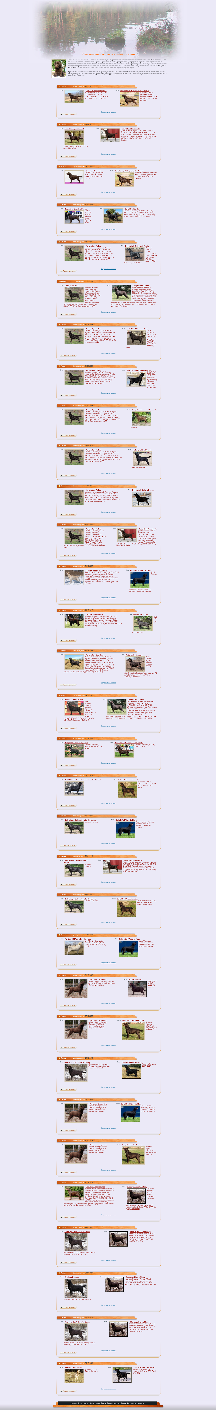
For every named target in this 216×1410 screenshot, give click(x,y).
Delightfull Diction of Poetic (137, 246)
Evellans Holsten (71, 1277)
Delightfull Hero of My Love (76, 743)
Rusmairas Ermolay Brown (75, 209)
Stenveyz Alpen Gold (73, 1367)
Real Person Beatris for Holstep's (128, 743)
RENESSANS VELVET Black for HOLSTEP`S (82, 780)
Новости (86, 1403)
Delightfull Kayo (135, 979)
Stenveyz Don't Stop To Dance (77, 1062)
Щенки (98, 1403)
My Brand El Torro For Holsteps (77, 939)
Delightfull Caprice (141, 286)
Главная (74, 1403)
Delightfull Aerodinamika (128, 780)
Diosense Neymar (93, 171)
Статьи (103, 1403)
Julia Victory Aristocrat (74, 129)
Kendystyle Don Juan (95, 655)
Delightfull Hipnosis (134, 655)
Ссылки (123, 1403)
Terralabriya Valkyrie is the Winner (134, 91)
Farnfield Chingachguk (95, 1187)
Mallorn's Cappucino (98, 979)
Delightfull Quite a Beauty (143, 490)
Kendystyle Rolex (93, 246)
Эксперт (110, 1403)
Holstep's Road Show (142, 450)
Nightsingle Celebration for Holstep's (80, 820)
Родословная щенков (108, 112)
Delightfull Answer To (131, 129)
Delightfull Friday (140, 614)
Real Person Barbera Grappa (138, 370)
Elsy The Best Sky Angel (144, 1367)
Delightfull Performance (132, 1062)
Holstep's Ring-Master (73, 699)
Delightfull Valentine (94, 614)
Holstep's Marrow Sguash (97, 570)
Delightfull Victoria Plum (140, 570)
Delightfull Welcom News (137, 329)
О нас (80, 1403)
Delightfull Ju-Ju (132, 209)
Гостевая (117, 1403)
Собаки (92, 1403)
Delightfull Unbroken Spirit (133, 1020)
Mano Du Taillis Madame (96, 91)
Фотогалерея (131, 1403)
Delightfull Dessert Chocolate (144, 410)
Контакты (140, 1403)
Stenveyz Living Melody (137, 1187)
